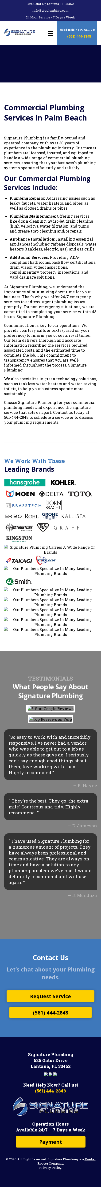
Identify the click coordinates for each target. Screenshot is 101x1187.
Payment (50, 1141)
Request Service (50, 996)
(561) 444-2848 (78, 36)
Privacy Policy (50, 1167)
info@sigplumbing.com (50, 10)
